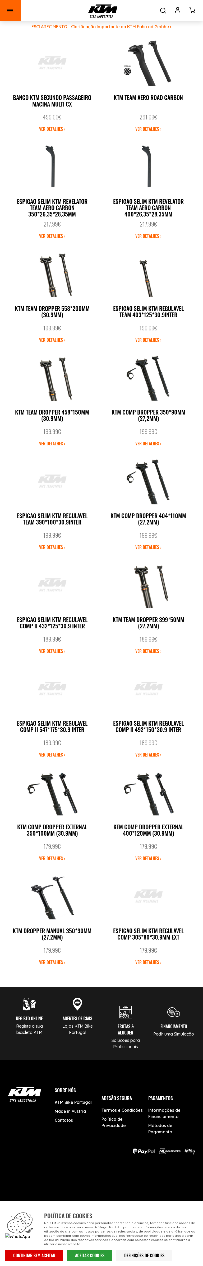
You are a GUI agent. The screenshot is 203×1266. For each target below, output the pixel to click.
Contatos (64, 1120)
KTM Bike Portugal (73, 1102)
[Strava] (138, 1181)
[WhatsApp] (120, 1181)
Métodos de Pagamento (160, 1128)
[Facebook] (64, 1181)
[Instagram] (101, 1181)
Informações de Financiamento (164, 1113)
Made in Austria (70, 1111)
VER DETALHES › (52, 129)
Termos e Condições (122, 1110)
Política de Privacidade (114, 1122)
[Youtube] (83, 1181)
